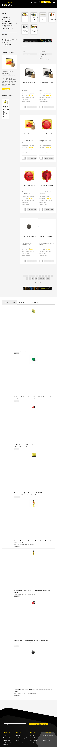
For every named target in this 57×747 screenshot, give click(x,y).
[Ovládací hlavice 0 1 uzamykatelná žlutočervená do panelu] (29, 124)
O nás (4, 735)
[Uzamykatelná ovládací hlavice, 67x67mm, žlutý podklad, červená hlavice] (47, 124)
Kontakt (18, 735)
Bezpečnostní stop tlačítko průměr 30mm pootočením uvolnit (31, 640)
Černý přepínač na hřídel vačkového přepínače (36, 236)
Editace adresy (33, 740)
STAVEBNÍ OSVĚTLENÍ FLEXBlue (26, 31)
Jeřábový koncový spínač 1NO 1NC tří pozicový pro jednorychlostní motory (33, 690)
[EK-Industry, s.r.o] (9, 5)
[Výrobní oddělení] (37, 40)
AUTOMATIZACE (27, 18)
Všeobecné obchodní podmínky (8, 743)
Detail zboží (6, 89)
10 (36, 278)
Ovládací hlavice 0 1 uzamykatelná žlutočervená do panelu (9, 73)
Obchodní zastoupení (21, 738)
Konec (48, 278)
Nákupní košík (33, 743)
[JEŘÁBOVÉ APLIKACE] (34, 15)
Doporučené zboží (9, 302)
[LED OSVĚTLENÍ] (43, 15)
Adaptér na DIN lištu (45, 236)
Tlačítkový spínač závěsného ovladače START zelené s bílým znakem (33, 397)
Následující (41, 278)
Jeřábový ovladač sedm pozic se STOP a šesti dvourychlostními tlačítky (32, 591)
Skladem (43, 59)
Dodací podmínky (7, 738)
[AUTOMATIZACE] (25, 15)
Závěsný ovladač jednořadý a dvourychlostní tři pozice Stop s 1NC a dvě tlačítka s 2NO (33, 541)
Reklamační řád (6, 740)
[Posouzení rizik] (37, 288)
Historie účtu (33, 738)
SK (54, 2)
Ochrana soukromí (20, 743)
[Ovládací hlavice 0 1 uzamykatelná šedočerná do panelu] (29, 72)
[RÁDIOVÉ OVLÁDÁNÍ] (52, 15)
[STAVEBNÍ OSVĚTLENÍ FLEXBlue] (25, 27)
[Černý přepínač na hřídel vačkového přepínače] (29, 226)
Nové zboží (22, 302)
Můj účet (32, 735)
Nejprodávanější (35, 302)
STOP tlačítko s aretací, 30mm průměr (24, 445)
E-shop (18, 740)
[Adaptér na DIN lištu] (38, 226)
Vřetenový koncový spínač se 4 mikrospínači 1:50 (28, 493)
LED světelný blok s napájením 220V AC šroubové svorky (30, 349)
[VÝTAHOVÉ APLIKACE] (34, 27)
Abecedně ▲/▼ (27, 54)
